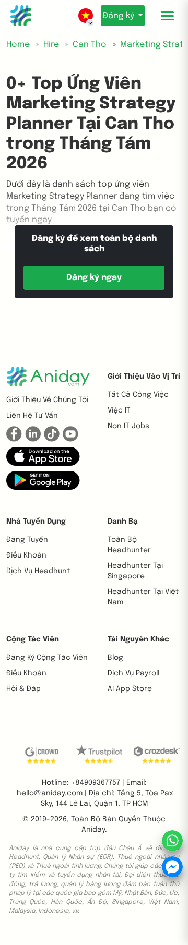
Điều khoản (26, 555)
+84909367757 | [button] (97, 782)
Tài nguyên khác (138, 639)
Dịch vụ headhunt (38, 571)
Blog (115, 657)
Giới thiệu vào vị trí (144, 376)
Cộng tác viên (32, 639)
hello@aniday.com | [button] (52, 793)
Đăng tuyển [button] (27, 539)
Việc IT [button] (119, 410)
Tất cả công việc (138, 394)
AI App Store (130, 689)
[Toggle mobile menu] (167, 15)
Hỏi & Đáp (23, 689)
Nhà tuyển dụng (36, 521)
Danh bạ (123, 521)
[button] (43, 455)
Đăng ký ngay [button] (94, 277)
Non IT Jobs (128, 426)
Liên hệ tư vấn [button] (32, 415)
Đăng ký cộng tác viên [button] (47, 657)
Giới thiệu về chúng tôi (47, 400)
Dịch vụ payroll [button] (133, 673)
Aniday (93, 829)
